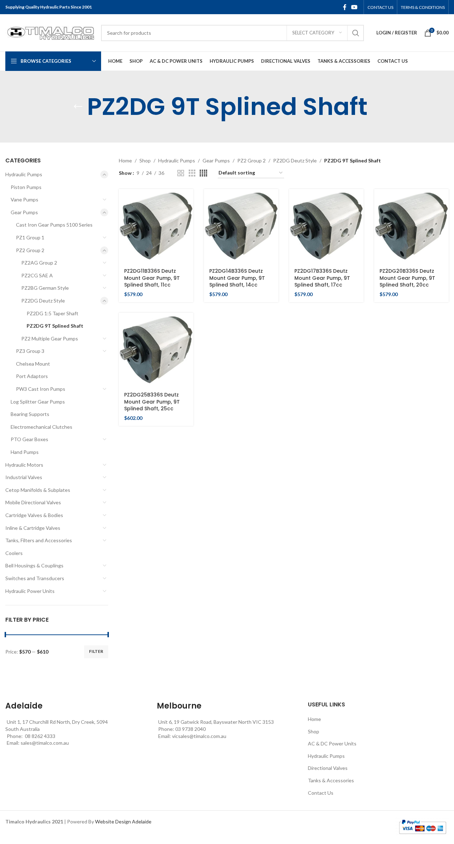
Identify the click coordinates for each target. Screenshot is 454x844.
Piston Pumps (26, 187)
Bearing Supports (30, 414)
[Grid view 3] (192, 173)
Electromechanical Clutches (41, 427)
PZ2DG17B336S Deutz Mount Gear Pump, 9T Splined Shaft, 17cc (322, 277)
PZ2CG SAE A (37, 275)
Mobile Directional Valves (33, 502)
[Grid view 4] (203, 173)
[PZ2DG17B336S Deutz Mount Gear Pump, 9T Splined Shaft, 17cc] (326, 226)
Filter (96, 651)
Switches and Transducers (34, 578)
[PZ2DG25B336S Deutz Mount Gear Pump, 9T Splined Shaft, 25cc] (156, 350)
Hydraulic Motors (24, 465)
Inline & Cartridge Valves (32, 528)
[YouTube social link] (354, 7)
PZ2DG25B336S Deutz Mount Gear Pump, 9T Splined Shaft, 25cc (152, 401)
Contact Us (320, 793)
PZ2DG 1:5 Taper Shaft (52, 313)
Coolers (14, 553)
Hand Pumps (25, 452)
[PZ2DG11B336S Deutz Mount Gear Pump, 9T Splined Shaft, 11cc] (156, 226)
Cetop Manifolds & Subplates (37, 490)
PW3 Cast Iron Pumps (40, 389)
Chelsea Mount (33, 364)
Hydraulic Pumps (23, 174)
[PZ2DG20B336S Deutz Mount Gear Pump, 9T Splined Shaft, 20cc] (411, 226)
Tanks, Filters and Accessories (38, 540)
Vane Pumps (24, 199)
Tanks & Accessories (331, 780)
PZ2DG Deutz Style (43, 301)
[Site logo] (49, 32)
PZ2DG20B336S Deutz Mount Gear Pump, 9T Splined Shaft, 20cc (407, 277)
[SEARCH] (356, 33)
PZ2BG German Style (45, 288)
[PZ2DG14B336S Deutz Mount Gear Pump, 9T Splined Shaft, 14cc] (241, 226)
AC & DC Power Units (332, 743)
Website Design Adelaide (123, 821)
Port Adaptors (32, 376)
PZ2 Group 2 (30, 250)
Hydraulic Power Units (30, 591)
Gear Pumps (24, 212)
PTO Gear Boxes (29, 439)
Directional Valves (328, 768)
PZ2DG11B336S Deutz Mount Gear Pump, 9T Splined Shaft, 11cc (152, 277)
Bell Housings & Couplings (34, 565)
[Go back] (78, 107)
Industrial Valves (23, 477)
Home (125, 160)
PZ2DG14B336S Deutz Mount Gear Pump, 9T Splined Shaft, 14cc (237, 277)
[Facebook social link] (344, 7)
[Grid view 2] (180, 173)
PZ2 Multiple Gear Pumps (49, 338)
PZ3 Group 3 (30, 351)
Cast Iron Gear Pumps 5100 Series (54, 225)
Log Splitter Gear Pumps (38, 402)
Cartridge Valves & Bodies (34, 515)
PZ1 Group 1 (30, 237)
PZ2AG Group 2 (39, 263)
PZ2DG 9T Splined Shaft (55, 326)
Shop (145, 160)
